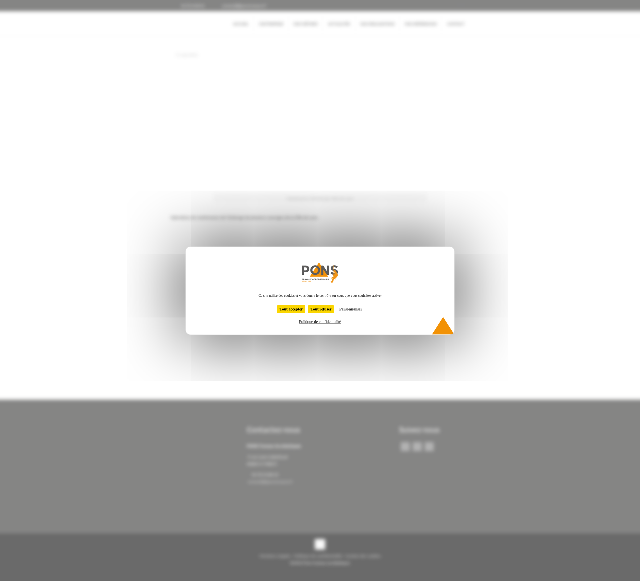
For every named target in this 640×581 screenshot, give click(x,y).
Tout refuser (321, 309)
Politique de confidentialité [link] (320, 321)
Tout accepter (291, 309)
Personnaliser (350, 309)
